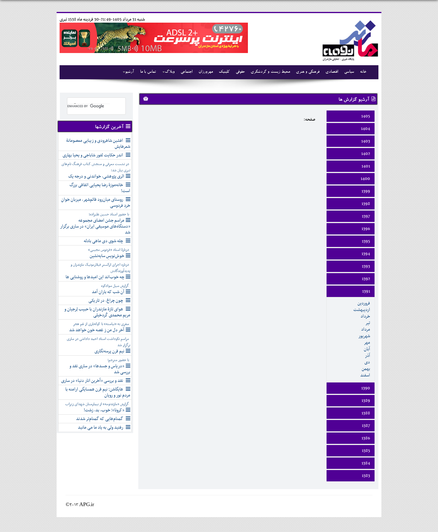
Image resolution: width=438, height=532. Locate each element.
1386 (365, 438)
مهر (367, 342)
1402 (365, 154)
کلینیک (224, 72)
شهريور (364, 336)
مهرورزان (205, 72)
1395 (366, 241)
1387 (366, 426)
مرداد (365, 329)
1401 (365, 166)
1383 (366, 476)
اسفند (365, 375)
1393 (366, 266)
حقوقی (240, 72)
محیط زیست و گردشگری (270, 72)
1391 (366, 291)
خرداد (365, 316)
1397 (366, 216)
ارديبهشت (361, 310)
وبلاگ (170, 72)
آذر (367, 356)
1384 (365, 463)
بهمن (366, 369)
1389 (365, 401)
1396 (365, 229)
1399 (365, 191)
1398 (365, 204)
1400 (365, 179)
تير (367, 323)
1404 (365, 129)
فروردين (364, 303)
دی (367, 362)
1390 (365, 388)
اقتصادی (331, 72)
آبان (367, 349)
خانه (363, 72)
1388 (365, 413)
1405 (365, 116)
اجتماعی (186, 72)
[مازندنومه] (349, 39)
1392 (366, 279)
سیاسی (349, 72)
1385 (366, 451)
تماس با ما (148, 72)
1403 (365, 141)
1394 (365, 254)
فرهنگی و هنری (307, 72)
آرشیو (129, 72)
